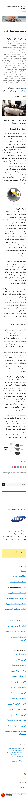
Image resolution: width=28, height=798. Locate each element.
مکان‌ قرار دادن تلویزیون (18, 761)
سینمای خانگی (21, 91)
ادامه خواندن (21, 461)
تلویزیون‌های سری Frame (17, 750)
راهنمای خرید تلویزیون (18, 671)
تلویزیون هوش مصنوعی (18, 758)
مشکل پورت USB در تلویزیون (16, 604)
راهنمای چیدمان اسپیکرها (16, 39)
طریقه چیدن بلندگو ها (15, 473)
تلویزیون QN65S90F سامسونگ (15, 752)
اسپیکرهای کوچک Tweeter (18, 472)
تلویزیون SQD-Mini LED (17, 754)
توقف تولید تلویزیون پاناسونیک (16, 756)
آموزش (17, 470)
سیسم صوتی (13, 470)
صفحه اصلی (22, 782)
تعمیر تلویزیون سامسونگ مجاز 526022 (19, 793)
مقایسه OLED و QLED (18, 763)
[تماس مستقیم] (3, 795)
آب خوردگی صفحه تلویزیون (17, 593)
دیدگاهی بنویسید (7, 473)
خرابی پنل (22, 587)
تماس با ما (19, 552)
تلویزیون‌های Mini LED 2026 (16, 748)
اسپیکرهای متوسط (9, 472)
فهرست (23, 12)
